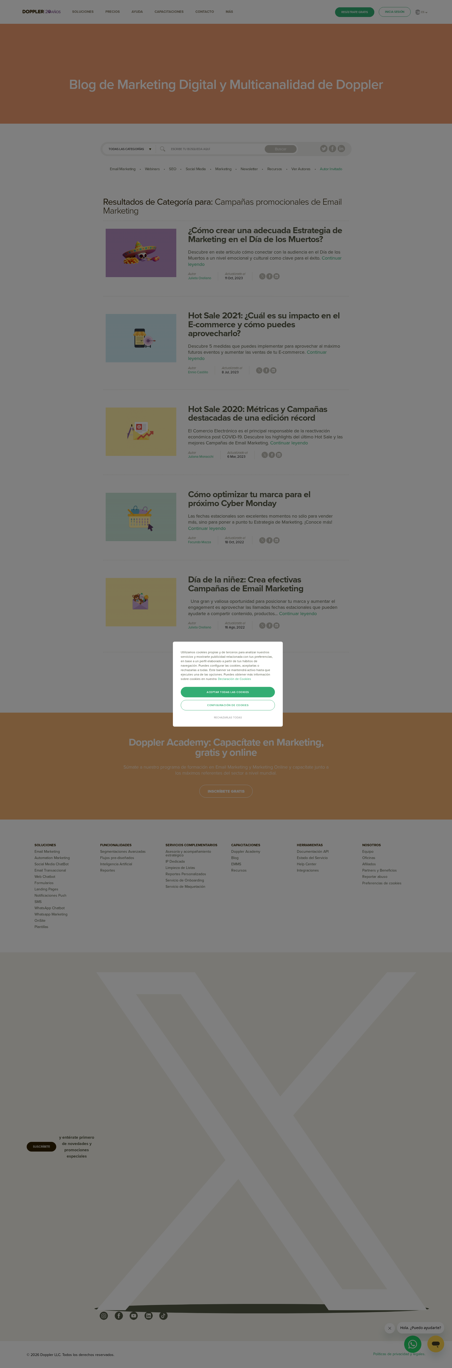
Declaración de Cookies (234, 678)
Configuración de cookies (227, 705)
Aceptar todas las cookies (228, 692)
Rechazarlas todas (228, 717)
